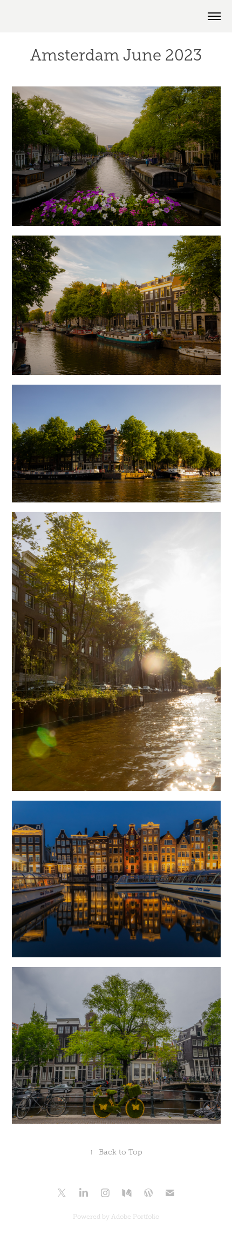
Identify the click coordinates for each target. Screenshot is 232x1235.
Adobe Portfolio (135, 1216)
